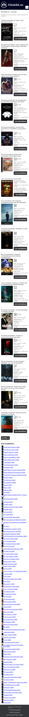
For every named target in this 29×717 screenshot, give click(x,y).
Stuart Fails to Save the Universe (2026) (14, 470)
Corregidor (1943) (8, 467)
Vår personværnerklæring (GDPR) (14, 714)
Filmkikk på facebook (15, 709)
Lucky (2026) (7, 576)
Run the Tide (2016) (9, 546)
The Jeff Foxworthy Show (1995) (12, 579)
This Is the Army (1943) (10, 594)
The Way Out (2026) (9, 551)
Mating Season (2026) (10, 651)
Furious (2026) (8, 568)
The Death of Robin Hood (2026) (12, 677)
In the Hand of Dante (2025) (11, 642)
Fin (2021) (6, 526)
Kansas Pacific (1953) (10, 561)
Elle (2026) (7, 627)
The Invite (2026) (8, 514)
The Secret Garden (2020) (11, 554)
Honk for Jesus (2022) (10, 637)
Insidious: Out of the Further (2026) (13, 507)
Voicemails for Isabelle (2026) (12, 649)
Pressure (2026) (8, 477)
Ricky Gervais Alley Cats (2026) (12, 531)
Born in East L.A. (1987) (10, 614)
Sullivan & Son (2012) (10, 697)
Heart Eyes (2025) (9, 700)
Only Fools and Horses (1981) (12, 544)
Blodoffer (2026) (8, 509)
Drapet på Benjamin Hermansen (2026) (14, 472)
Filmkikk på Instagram (14, 712)
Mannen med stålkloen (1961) (12, 457)
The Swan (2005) (8, 672)
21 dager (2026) (8, 504)
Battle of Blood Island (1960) (11, 460)
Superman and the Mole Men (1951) (13, 656)
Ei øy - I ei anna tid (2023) (11, 589)
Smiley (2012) (7, 654)
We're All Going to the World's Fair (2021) (15, 520)
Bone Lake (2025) (8, 612)
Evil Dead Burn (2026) (10, 602)
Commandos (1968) (9, 462)
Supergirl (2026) (8, 662)
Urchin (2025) (7, 640)
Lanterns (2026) (8, 512)
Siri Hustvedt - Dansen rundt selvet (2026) (15, 475)
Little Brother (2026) (9, 632)
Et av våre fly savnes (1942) (11, 450)
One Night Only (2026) (10, 482)
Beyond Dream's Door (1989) (12, 685)
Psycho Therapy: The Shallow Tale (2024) (15, 571)
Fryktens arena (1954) (10, 617)
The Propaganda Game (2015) (12, 690)
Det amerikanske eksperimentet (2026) (14, 629)
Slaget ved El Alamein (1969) (12, 447)
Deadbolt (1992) (8, 695)
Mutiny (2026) (7, 487)
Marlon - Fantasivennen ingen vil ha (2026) (15, 682)
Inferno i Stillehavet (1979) (11, 455)
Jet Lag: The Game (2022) (11, 539)
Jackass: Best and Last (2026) (12, 604)
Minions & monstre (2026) (11, 624)
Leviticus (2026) (8, 574)
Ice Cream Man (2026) (10, 541)
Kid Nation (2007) (8, 674)
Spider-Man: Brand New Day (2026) (13, 549)
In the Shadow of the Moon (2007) (13, 692)
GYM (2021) (7, 581)
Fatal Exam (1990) (9, 687)
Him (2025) (7, 492)
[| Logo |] (12, 8)
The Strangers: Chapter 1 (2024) (12, 529)
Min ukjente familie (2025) (11, 499)
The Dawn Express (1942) (11, 465)
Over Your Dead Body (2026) (11, 667)
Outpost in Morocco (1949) (11, 452)
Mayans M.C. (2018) (9, 584)
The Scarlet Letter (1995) (10, 619)
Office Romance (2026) (10, 659)
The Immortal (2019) (9, 599)
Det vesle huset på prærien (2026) (13, 609)
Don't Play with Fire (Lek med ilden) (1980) (15, 536)
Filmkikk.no (10, 707)
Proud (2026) (7, 702)
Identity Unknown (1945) (10, 564)
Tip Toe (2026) (7, 596)
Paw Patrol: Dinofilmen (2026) (12, 534)
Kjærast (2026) (8, 485)
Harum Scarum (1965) (10, 566)
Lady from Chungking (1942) (11, 559)
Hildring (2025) (8, 490)
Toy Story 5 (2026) (9, 680)
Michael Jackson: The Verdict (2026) (14, 664)
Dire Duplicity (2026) (9, 622)
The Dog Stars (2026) (9, 480)
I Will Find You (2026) (9, 669)
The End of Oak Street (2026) (12, 517)
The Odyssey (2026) (9, 591)
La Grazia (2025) (8, 502)
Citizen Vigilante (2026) (10, 634)
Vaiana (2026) (7, 607)
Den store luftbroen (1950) (11, 556)
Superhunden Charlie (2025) (11, 586)
